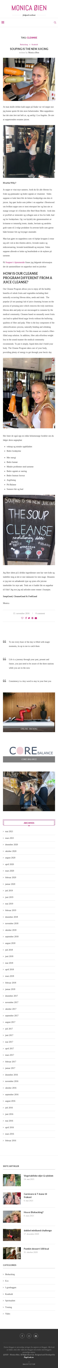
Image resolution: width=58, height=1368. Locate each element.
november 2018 (11, 923)
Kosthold (35, 44)
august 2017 (10, 1022)
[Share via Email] (36, 618)
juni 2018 (9, 956)
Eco (6, 1281)
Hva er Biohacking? (33, 1212)
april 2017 (9, 1048)
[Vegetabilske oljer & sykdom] (12, 1180)
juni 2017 (9, 1035)
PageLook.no (29, 1357)
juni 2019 (9, 897)
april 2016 (9, 1127)
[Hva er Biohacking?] (12, 1217)
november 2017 (11, 1002)
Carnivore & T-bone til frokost (35, 1195)
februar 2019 (10, 910)
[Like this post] (22, 618)
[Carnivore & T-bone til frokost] (12, 1198)
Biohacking (24, 44)
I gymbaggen (10, 1287)
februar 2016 (10, 1140)
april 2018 (9, 969)
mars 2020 (9, 871)
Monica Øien (33, 52)
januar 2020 (10, 884)
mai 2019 (9, 904)
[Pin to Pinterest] (32, 618)
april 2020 (9, 864)
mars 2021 (9, 838)
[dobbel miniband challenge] (12, 1235)
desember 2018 (11, 917)
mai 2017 (9, 1042)
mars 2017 (9, 1055)
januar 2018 (10, 989)
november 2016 (11, 1081)
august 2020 (10, 858)
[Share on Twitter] (29, 618)
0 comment (40, 613)
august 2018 (10, 943)
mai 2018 (9, 963)
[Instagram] (29, 1335)
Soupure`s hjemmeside (15, 262)
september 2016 (11, 1094)
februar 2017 (10, 1062)
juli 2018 (9, 950)
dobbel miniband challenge (38, 1230)
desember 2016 (11, 1075)
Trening (8, 1307)
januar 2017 (10, 1068)
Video (7, 1314)
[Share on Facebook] (26, 618)
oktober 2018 (10, 930)
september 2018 (11, 936)
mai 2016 (9, 1121)
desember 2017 (11, 996)
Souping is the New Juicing (29, 49)
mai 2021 (9, 831)
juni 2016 (9, 1114)
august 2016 (10, 1101)
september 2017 (11, 1016)
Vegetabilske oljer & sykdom (38, 1175)
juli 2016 (9, 1108)
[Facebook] (22, 1335)
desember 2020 (11, 844)
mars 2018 (9, 976)
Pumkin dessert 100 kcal (36, 1248)
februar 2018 (10, 983)
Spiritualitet (10, 1301)
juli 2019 (9, 890)
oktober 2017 (10, 1009)
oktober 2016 (10, 1088)
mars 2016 (9, 1134)
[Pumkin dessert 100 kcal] (12, 1253)
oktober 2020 (10, 851)
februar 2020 (10, 877)
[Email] (35, 1335)
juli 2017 (9, 1029)
